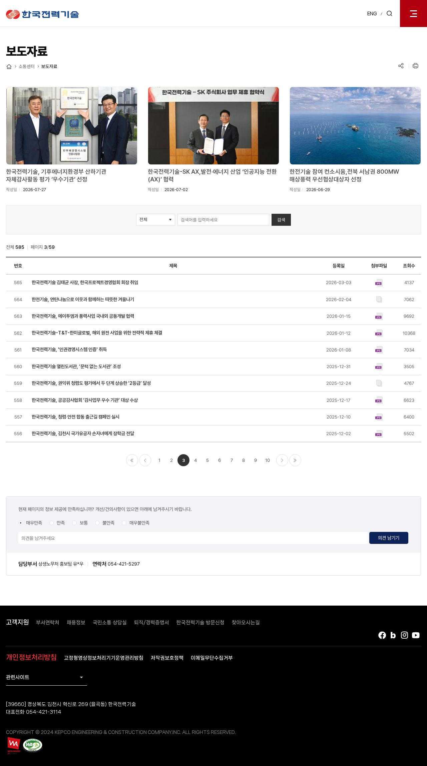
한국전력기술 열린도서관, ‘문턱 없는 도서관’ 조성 (76, 366)
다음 (282, 460)
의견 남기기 (388, 538)
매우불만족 (139, 523)
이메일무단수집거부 (212, 658)
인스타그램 (404, 635)
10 (267, 460)
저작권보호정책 (167, 658)
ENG (372, 13)
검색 (281, 219)
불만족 (108, 523)
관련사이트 (17, 677)
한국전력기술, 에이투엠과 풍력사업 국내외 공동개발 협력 (83, 316)
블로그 (393, 635)
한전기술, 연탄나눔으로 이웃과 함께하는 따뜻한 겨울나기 (83, 299)
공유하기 (401, 66)
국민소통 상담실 (110, 622)
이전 (145, 460)
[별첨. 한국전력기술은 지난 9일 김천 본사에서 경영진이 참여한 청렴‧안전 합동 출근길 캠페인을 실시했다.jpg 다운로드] (379, 416)
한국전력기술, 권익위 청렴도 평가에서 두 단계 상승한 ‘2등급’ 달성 (91, 383)
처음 (132, 460)
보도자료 (49, 66)
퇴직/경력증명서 (151, 622)
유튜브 (416, 635)
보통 (84, 523)
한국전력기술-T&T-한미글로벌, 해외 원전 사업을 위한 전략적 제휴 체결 (97, 332)
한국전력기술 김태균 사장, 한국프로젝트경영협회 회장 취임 (85, 282)
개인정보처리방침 (31, 657)
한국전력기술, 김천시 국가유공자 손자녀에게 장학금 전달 (83, 433)
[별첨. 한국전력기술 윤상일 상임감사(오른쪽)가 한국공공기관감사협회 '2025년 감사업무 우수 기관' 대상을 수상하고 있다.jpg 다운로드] (379, 400)
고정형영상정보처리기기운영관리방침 (103, 658)
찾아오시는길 (246, 622)
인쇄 (416, 66)
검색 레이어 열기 (389, 13)
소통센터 (27, 66)
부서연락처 (47, 622)
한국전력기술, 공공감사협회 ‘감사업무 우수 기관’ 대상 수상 (85, 400)
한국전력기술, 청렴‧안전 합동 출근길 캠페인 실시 (75, 417)
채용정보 (76, 622)
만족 (61, 523)
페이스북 (382, 635)
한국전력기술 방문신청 (200, 622)
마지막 (295, 460)
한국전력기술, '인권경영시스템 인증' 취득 (69, 349)
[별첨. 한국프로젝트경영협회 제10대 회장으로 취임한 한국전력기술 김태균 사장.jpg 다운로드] (379, 282)
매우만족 (34, 523)
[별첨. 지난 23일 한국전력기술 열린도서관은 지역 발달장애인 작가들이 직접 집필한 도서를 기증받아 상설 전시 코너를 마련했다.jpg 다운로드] (379, 366)
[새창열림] (13, 745)
